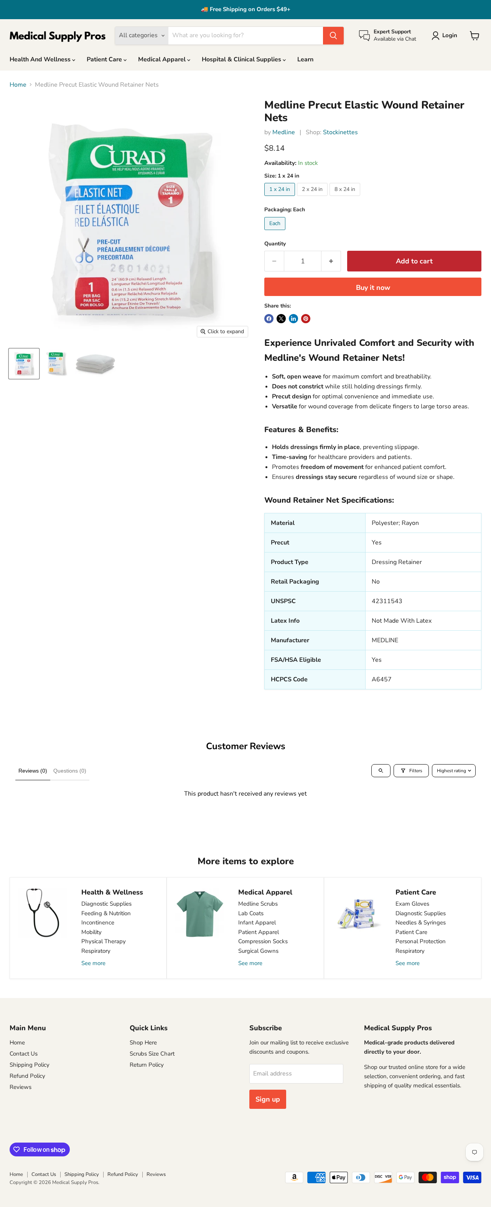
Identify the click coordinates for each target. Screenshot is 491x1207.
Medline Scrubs (258, 904)
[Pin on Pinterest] (305, 318)
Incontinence (97, 922)
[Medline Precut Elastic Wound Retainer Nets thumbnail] (24, 364)
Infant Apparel (257, 922)
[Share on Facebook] (269, 318)
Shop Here (143, 1042)
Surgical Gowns (258, 951)
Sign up (267, 1099)
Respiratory (95, 951)
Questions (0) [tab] (69, 771)
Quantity (275, 244)
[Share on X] (281, 318)
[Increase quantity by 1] (331, 261)
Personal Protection (420, 941)
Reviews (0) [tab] (32, 771)
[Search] (333, 35)
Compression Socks (263, 941)
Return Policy (147, 1065)
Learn (305, 59)
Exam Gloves (412, 904)
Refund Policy (27, 1076)
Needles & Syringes (420, 922)
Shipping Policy (29, 1065)
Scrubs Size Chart (152, 1053)
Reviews (20, 1087)
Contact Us (24, 1053)
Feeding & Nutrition (106, 913)
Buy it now (373, 287)
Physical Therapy (103, 941)
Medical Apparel (162, 59)
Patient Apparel (258, 932)
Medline (283, 132)
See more (93, 963)
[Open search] (380, 770)
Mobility (91, 932)
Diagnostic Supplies (106, 904)
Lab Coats (251, 913)
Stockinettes (340, 132)
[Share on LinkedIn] (293, 318)
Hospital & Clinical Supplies (242, 59)
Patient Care (105, 59)
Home (18, 84)
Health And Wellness (41, 59)
